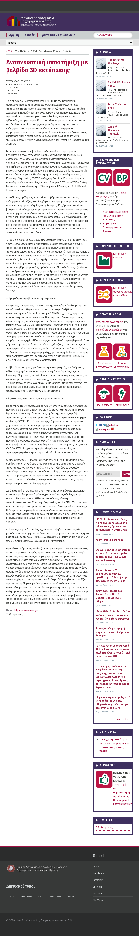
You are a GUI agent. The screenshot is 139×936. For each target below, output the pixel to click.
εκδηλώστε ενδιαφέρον (109, 329)
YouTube (98, 900)
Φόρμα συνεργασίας (121, 365)
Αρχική (14, 35)
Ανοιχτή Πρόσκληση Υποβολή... (114, 130)
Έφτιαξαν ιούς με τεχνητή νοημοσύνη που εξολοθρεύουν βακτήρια (112, 632)
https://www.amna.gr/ (26, 610)
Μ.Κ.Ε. (40, 897)
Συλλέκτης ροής (104, 827)
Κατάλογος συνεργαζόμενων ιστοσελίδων (123, 291)
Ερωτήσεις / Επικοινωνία (58, 35)
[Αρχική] (37, 26)
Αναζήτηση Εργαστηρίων (104, 365)
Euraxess (69, 897)
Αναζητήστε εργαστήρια (109, 322)
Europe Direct (54, 897)
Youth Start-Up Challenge (109, 540)
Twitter (96, 866)
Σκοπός (30, 35)
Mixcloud (98, 893)
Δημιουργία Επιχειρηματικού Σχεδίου (112, 227)
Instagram (98, 880)
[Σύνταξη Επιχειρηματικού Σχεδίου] (121, 185)
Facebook (98, 873)
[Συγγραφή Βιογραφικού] (104, 185)
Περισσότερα (123, 719)
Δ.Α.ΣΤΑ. (10, 897)
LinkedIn (97, 886)
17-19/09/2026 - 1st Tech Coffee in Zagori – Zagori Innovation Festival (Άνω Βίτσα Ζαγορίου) (113, 615)
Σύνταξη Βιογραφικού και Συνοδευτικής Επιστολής (115, 215)
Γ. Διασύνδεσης (25, 897)
